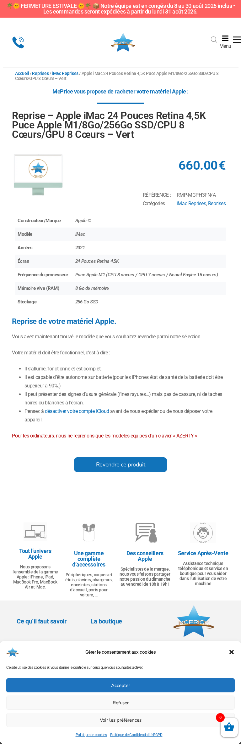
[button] (231, 652)
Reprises (40, 73)
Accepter (120, 685)
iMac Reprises (65, 73)
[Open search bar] (214, 37)
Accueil (22, 73)
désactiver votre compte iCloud (77, 411)
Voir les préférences (121, 720)
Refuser (121, 703)
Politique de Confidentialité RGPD (136, 735)
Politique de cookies (91, 735)
